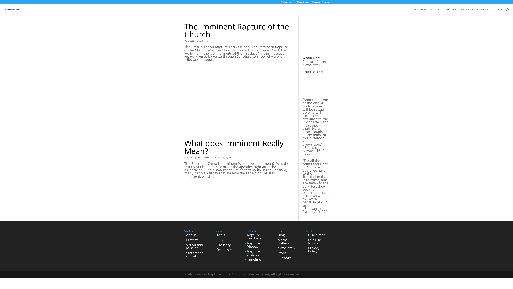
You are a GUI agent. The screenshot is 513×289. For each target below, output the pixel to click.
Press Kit (325, 2)
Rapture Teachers (254, 237)
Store (282, 253)
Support (499, 9)
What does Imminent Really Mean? (234, 147)
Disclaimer (316, 235)
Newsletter (315, 2)
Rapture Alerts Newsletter (314, 63)
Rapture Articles (253, 253)
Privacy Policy (313, 250)
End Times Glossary (302, 2)
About (424, 9)
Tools (439, 9)
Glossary (224, 245)
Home (415, 9)
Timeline (254, 259)
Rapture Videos (253, 245)
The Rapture (465, 9)
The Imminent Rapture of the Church (236, 30)
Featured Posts (203, 157)
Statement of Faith (194, 254)
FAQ (291, 2)
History (192, 240)
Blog (432, 9)
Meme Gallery (283, 242)
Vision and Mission (194, 246)
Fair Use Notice (314, 242)
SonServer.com (256, 274)
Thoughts (227, 157)
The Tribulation (483, 9)
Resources (449, 9)
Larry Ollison (202, 41)
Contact (284, 2)
